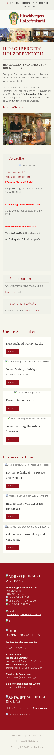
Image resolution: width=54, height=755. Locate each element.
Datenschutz (34, 736)
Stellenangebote (31, 310)
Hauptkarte (11, 292)
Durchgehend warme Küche (24, 343)
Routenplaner (40, 708)
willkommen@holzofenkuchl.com (24, 614)
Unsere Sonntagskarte (21, 400)
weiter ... (13, 351)
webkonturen (37, 747)
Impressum (18, 736)
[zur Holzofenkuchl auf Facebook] (9, 621)
